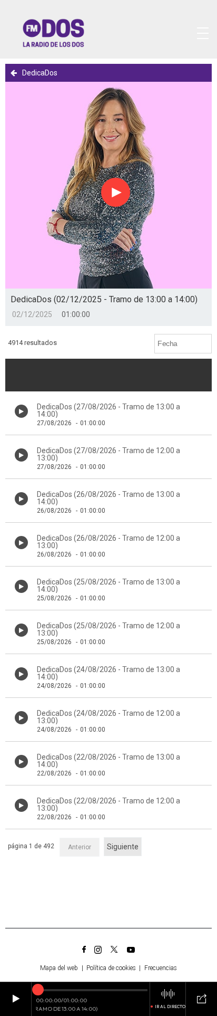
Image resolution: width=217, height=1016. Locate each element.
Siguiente (123, 846)
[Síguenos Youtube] (131, 949)
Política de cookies (111, 968)
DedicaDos (39, 73)
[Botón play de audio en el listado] (21, 411)
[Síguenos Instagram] (98, 949)
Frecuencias (160, 968)
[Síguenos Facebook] (84, 949)
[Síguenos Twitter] (114, 949)
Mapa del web (59, 968)
